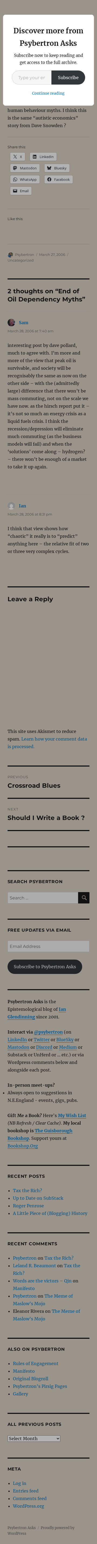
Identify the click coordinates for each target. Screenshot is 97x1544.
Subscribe (68, 77)
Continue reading (48, 93)
